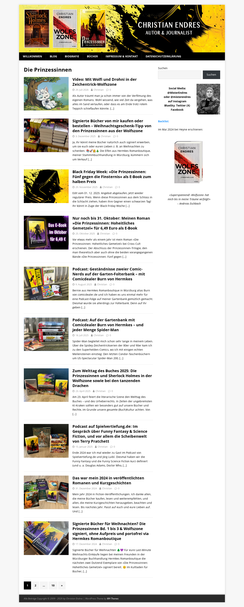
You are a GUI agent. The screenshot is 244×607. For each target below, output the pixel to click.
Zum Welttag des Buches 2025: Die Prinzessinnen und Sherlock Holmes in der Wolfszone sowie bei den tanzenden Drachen (112, 378)
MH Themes (113, 598)
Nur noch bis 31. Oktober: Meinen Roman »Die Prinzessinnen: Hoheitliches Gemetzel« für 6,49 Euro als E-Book (111, 223)
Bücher (92, 56)
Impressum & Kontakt (122, 56)
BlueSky (169, 105)
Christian (99, 89)
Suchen (163, 68)
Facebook (177, 109)
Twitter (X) (183, 105)
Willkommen (32, 56)
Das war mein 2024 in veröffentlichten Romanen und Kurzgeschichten (108, 480)
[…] (112, 108)
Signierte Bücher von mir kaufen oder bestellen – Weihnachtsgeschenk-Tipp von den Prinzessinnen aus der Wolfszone (111, 125)
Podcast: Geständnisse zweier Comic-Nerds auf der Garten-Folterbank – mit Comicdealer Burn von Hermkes (108, 274)
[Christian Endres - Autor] (122, 50)
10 (53, 585)
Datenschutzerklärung (163, 56)
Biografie (72, 56)
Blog (53, 56)
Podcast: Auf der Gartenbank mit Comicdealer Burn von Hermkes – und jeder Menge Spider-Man (108, 324)
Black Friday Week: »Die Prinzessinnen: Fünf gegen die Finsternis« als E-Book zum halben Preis (111, 176)
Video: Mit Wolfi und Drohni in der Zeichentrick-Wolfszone (104, 82)
